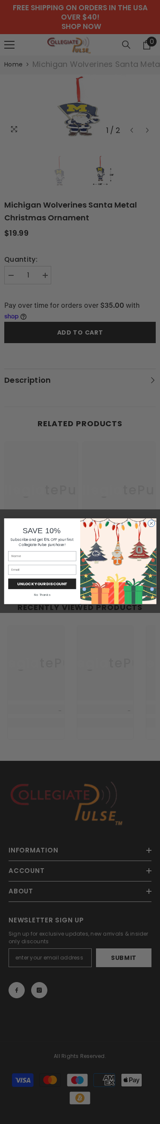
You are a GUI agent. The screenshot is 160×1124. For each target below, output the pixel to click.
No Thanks (42, 594)
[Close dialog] (151, 523)
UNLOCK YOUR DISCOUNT (42, 584)
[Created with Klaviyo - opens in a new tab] (80, 605)
